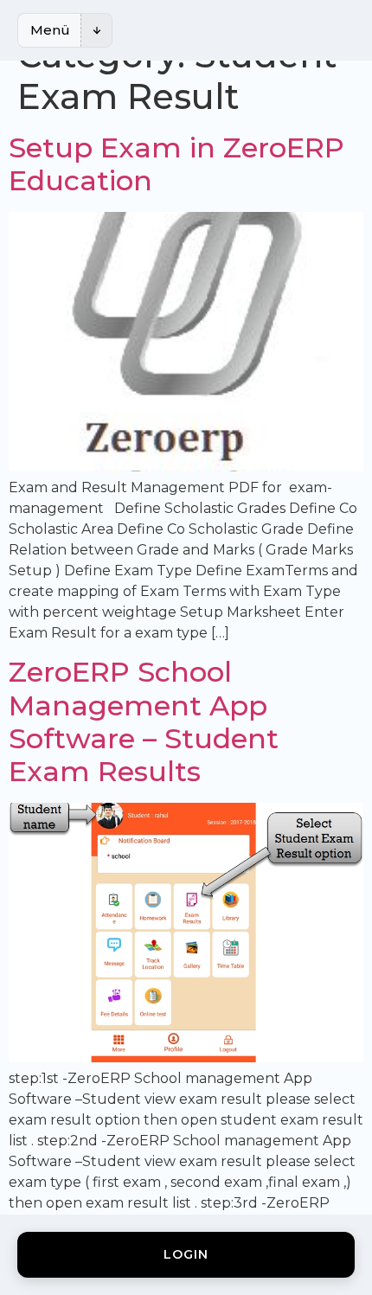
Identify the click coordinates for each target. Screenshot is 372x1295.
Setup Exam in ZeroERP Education (176, 164)
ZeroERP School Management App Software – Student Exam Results (144, 721)
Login (186, 1254)
